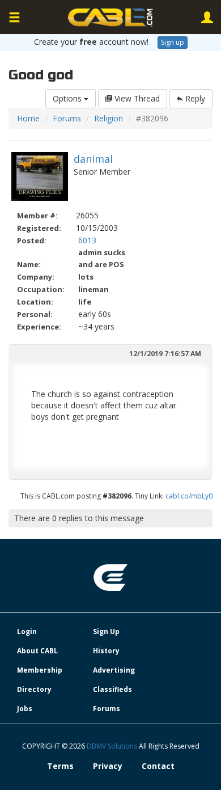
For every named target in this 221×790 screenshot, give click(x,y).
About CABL (37, 651)
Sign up (172, 42)
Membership (39, 670)
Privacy (107, 766)
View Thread (136, 98)
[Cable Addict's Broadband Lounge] (110, 18)
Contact (158, 766)
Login (27, 631)
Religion (108, 118)
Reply (194, 98)
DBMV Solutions (113, 746)
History (106, 651)
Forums (67, 118)
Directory (34, 689)
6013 (87, 240)
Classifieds (112, 689)
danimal (93, 159)
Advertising (114, 670)
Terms (60, 766)
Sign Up (106, 631)
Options (68, 98)
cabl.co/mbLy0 (188, 496)
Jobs (24, 708)
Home (28, 118)
